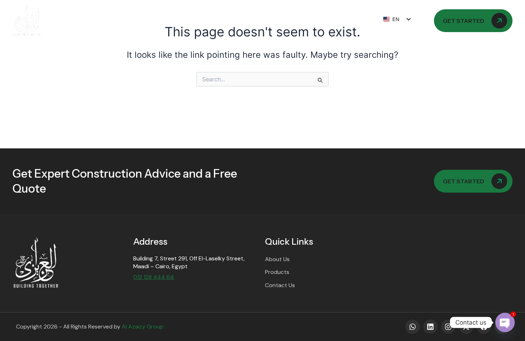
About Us (100, 20)
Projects (237, 20)
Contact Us (314, 20)
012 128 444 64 (153, 277)
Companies (146, 20)
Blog (273, 20)
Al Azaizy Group (143, 326)
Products (193, 20)
